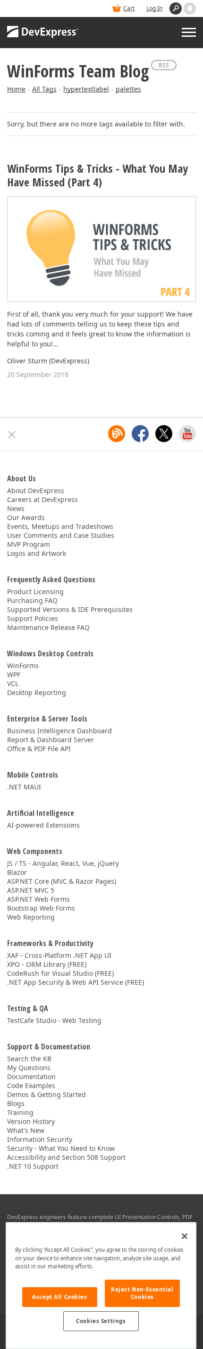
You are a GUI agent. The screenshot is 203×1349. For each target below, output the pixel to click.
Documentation (31, 1076)
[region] (101, 1285)
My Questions (29, 1067)
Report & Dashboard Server (50, 739)
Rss (164, 64)
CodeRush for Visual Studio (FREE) (60, 973)
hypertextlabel (86, 88)
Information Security (39, 1139)
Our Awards (26, 517)
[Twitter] (163, 433)
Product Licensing (35, 591)
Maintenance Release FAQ (48, 627)
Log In (154, 8)
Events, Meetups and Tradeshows (60, 526)
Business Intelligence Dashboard (59, 730)
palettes (128, 88)
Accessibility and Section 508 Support (66, 1157)
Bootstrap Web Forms (41, 908)
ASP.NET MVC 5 (30, 890)
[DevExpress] (43, 32)
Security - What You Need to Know (61, 1148)
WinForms (23, 665)
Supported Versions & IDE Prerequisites (70, 609)
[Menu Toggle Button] (189, 32)
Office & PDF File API (39, 748)
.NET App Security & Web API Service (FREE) (75, 982)
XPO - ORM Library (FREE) (46, 964)
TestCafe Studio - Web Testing (54, 1020)
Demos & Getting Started (46, 1094)
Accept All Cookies (59, 1296)
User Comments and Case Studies (60, 535)
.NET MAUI (24, 786)
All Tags (44, 88)
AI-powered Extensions (43, 825)
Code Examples (31, 1085)
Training (20, 1112)
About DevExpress (35, 490)
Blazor (17, 872)
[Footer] (12, 434)
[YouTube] (187, 433)
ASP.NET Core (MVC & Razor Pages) (61, 881)
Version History (31, 1121)
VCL (12, 683)
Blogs (16, 1103)
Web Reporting (31, 917)
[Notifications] (190, 8)
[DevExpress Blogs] (116, 433)
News (16, 508)
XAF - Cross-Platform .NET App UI (59, 955)
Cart (129, 8)
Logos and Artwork (36, 553)
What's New (25, 1130)
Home (16, 88)
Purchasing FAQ (32, 600)
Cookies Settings (101, 1320)
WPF (13, 674)
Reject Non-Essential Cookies (142, 1293)
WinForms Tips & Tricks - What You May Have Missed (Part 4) (97, 175)
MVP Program (28, 544)
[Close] (184, 1236)
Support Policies (32, 618)
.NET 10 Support (33, 1166)
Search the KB (29, 1058)
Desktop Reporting (36, 692)
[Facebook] (140, 433)
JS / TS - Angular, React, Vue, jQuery (63, 863)
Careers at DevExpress (42, 499)
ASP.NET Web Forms (38, 899)
